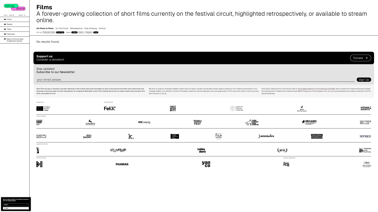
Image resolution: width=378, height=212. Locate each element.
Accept (6, 208)
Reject (6, 204)
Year (95, 32)
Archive (102, 28)
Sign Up (364, 79)
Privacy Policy (12, 200)
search (21, 15)
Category (88, 32)
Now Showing (90, 28)
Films (9, 19)
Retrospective (76, 28)
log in (5, 15)
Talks (9, 29)
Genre (81, 32)
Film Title (60, 32)
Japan (74, 32)
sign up (11, 15)
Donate (358, 58)
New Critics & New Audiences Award (15, 40)
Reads (9, 24)
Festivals (11, 34)
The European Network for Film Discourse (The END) (316, 89)
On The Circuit (62, 28)
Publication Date (49, 32)
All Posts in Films (45, 28)
